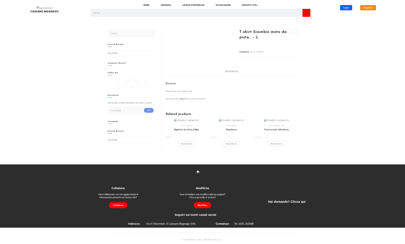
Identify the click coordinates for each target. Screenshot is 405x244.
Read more (186, 144)
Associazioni (223, 5)
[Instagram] (131, 83)
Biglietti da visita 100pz (186, 129)
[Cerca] (306, 13)
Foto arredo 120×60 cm (276, 129)
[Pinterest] (151, 83)
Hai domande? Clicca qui (287, 201)
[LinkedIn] (141, 83)
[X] (112, 83)
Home (146, 5)
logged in (183, 98)
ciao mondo (112, 53)
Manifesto (231, 129)
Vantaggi (166, 5)
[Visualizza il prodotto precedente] (290, 31)
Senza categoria (257, 51)
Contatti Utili (249, 5)
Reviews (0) (231, 71)
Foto (282, 125)
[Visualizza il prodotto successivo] (295, 31)
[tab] (232, 71)
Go (148, 110)
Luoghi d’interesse (193, 5)
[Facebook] (122, 83)
